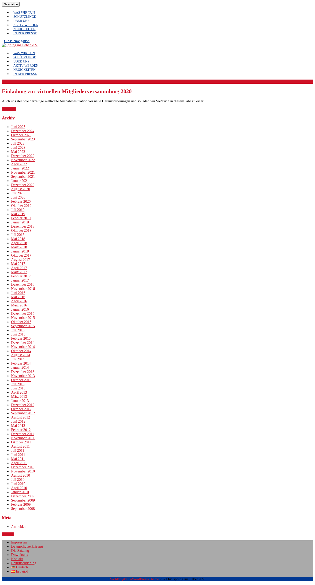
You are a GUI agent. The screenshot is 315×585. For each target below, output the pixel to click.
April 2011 (19, 463)
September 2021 (23, 176)
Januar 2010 (20, 492)
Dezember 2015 (22, 313)
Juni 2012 (18, 421)
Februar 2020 (21, 201)
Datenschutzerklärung (27, 546)
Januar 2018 (20, 251)
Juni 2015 (18, 334)
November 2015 (23, 318)
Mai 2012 (18, 426)
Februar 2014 (21, 363)
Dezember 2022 (22, 156)
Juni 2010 (18, 484)
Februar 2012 (21, 430)
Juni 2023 (18, 147)
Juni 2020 (18, 197)
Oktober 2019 (21, 206)
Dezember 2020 (22, 185)
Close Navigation (18, 42)
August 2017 (20, 259)
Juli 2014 (17, 359)
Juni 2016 (18, 293)
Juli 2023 (17, 143)
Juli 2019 (17, 210)
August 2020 (20, 189)
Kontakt (17, 559)
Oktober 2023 (21, 135)
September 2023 (23, 139)
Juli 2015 (17, 330)
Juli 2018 (17, 235)
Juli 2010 (17, 479)
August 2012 (20, 417)
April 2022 (19, 164)
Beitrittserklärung (23, 563)
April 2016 (19, 301)
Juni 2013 (18, 388)
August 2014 (20, 355)
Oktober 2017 (21, 255)
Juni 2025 (18, 127)
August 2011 (20, 446)
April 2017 (19, 268)
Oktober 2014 (21, 351)
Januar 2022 (20, 168)
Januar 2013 (20, 401)
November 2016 (23, 289)
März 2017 (19, 272)
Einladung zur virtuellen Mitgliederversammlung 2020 (67, 91)
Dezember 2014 (22, 342)
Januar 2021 (20, 181)
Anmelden (18, 527)
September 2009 (23, 500)
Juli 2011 (17, 450)
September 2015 (23, 326)
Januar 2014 (20, 367)
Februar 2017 (21, 276)
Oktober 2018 (21, 230)
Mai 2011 (18, 459)
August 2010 (20, 475)
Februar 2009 (21, 504)
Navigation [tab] (12, 4)
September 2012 (23, 413)
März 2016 (19, 305)
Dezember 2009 (22, 496)
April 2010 (19, 488)
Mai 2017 (18, 264)
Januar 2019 (20, 222)
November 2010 (23, 471)
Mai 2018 (18, 239)
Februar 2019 (21, 218)
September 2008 (23, 509)
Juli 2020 (17, 193)
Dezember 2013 (22, 372)
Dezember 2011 (22, 434)
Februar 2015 (21, 338)
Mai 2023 (18, 152)
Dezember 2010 (22, 467)
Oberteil (8, 534)
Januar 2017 (20, 280)
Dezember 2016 (22, 284)
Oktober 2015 (21, 322)
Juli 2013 (17, 384)
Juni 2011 (18, 455)
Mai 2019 (18, 214)
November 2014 (23, 347)
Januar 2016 (20, 309)
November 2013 (23, 376)
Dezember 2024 (22, 131)
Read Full (9, 109)
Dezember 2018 (22, 226)
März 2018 (19, 247)
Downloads (19, 555)
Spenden (8, 81)
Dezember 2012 (22, 405)
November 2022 (23, 160)
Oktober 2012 (21, 409)
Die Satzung (20, 550)
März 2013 (19, 396)
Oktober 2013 (21, 380)
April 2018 (19, 243)
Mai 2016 (18, 297)
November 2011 (23, 438)
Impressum (19, 542)
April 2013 (19, 392)
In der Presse (25, 33)
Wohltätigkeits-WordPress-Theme (134, 579)
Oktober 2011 (21, 442)
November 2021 (23, 172)
